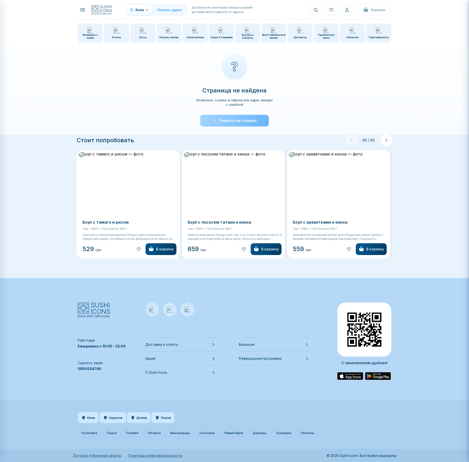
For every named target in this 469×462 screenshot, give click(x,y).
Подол (112, 433)
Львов (166, 418)
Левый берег (234, 433)
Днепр (141, 418)
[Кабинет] (347, 10)
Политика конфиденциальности (155, 455)
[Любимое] (331, 10)
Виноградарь (180, 433)
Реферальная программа (260, 358)
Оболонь (307, 433)
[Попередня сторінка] (352, 140)
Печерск (154, 433)
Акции (150, 358)
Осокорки (207, 433)
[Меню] (82, 10)
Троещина (283, 433)
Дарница (259, 433)
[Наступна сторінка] (386, 140)
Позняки (132, 433)
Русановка (89, 433)
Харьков (116, 418)
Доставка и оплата (161, 344)
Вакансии (247, 344)
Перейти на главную (238, 120)
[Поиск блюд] (315, 10)
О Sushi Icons (156, 372)
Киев (91, 418)
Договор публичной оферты (97, 455)
